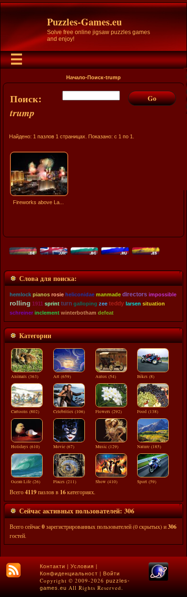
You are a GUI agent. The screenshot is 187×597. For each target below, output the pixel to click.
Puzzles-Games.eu (84, 22)
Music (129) (106, 447)
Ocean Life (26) (25, 482)
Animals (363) (24, 376)
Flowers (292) (108, 411)
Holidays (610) (25, 447)
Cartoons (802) (25, 411)
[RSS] (13, 570)
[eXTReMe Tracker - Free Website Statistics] (158, 579)
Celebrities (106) (69, 411)
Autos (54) (105, 376)
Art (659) (62, 376)
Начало (75, 77)
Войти (111, 573)
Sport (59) (146, 482)
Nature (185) (149, 447)
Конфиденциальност (69, 573)
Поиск (95, 77)
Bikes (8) (145, 376)
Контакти (52, 566)
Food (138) (147, 411)
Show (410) (106, 482)
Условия (82, 566)
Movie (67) (63, 447)
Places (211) (64, 482)
